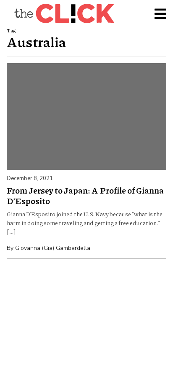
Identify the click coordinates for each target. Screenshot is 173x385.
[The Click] (63, 13)
